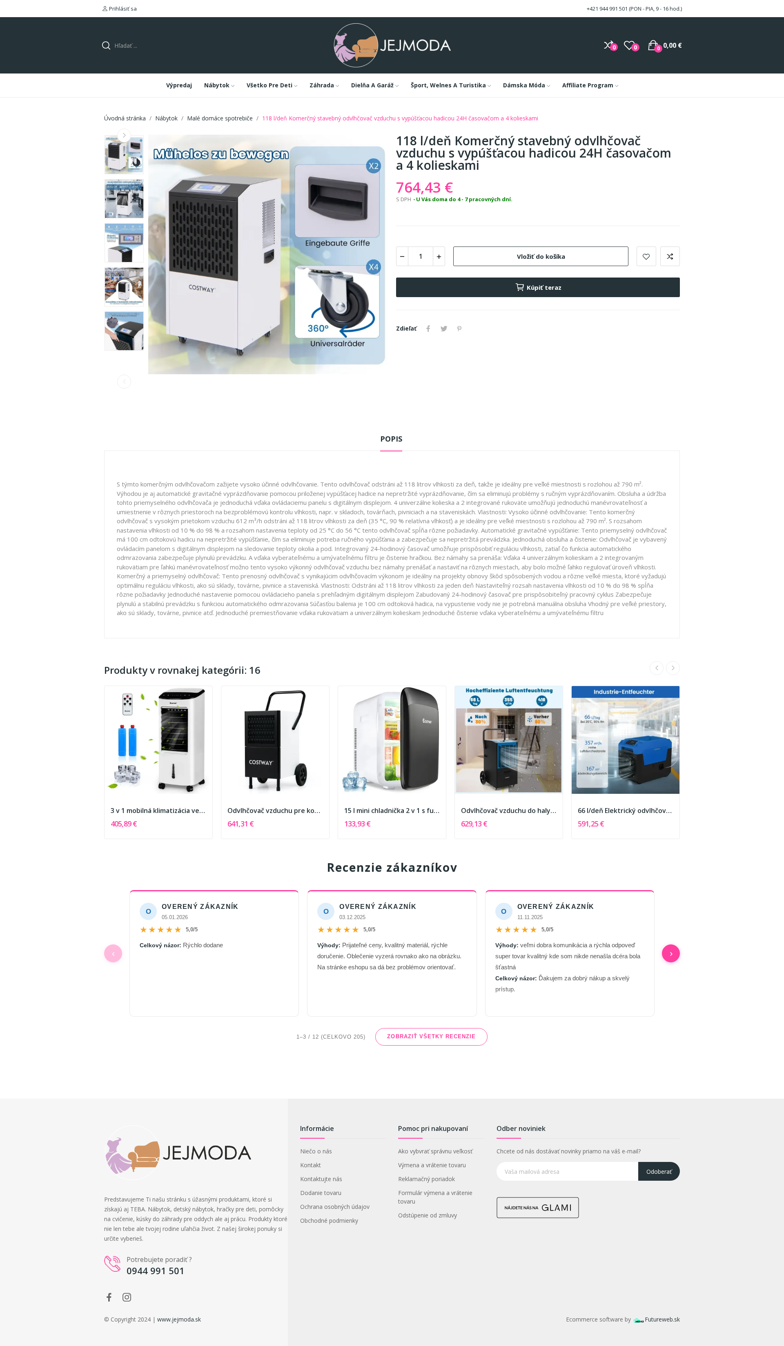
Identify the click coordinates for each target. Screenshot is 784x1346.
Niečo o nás (316, 1151)
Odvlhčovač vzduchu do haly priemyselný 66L (509, 810)
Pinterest (459, 328)
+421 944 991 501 (607, 8)
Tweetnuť (444, 328)
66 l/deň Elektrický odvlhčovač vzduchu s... (625, 810)
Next (124, 135)
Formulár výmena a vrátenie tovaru (435, 1197)
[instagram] (127, 1298)
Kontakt (310, 1165)
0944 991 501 (156, 1270)
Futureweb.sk (662, 1319)
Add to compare (670, 256)
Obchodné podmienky (329, 1220)
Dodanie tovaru (320, 1193)
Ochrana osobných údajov (335, 1207)
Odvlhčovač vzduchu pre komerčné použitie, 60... (275, 810)
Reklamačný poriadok (426, 1179)
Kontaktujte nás (321, 1179)
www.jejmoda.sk (179, 1319)
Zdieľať (428, 328)
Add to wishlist (646, 256)
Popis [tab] (391, 439)
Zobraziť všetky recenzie (431, 1036)
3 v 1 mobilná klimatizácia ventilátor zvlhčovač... (158, 810)
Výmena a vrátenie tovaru (432, 1165)
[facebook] (109, 1298)
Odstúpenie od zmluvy (427, 1215)
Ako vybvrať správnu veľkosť (435, 1151)
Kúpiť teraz (544, 287)
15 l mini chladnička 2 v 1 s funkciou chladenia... (392, 810)
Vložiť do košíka (541, 256)
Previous (124, 382)
